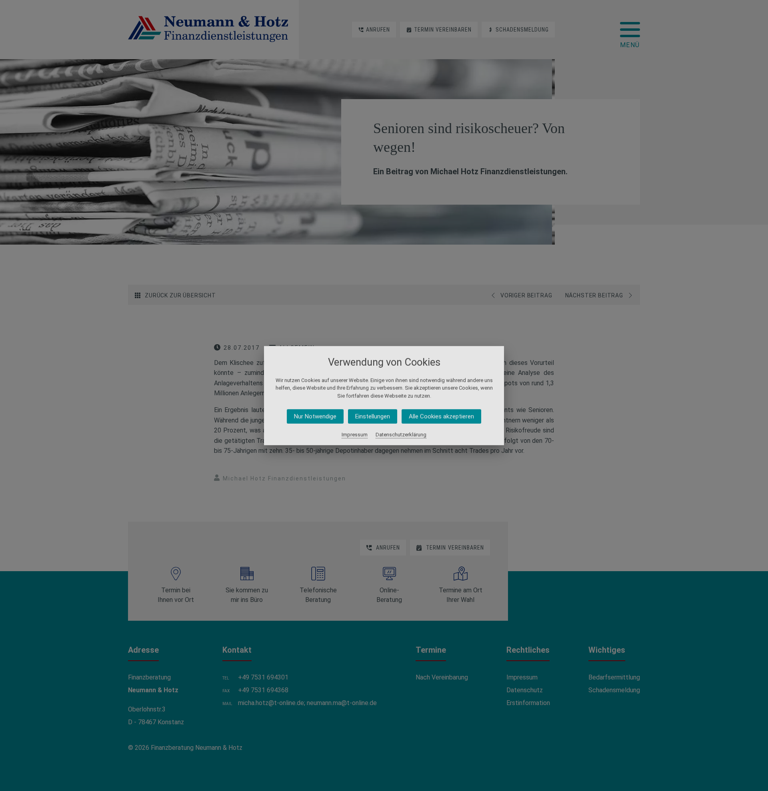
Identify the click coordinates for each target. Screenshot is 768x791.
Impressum (355, 435)
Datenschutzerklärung (401, 435)
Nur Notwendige (315, 416)
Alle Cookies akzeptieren (441, 416)
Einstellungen (372, 416)
